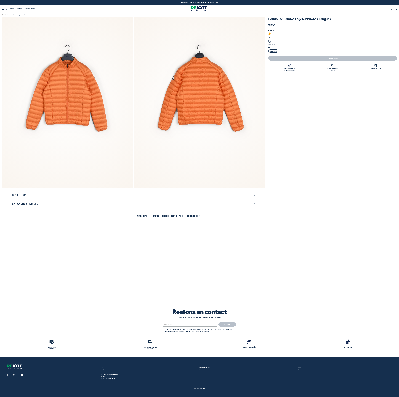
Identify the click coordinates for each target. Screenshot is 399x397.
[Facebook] (7, 375)
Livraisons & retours (106, 369)
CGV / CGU (103, 372)
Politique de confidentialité (108, 378)
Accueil (4, 15)
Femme (300, 367)
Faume (203, 389)
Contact (103, 376)
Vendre (19, 8)
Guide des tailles (272, 44)
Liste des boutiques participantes (109, 374)
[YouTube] (22, 375)
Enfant (300, 372)
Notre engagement (30, 8)
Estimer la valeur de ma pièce (207, 372)
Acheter (11, 8)
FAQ (102, 367)
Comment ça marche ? (205, 367)
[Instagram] (14, 375)
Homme (300, 369)
